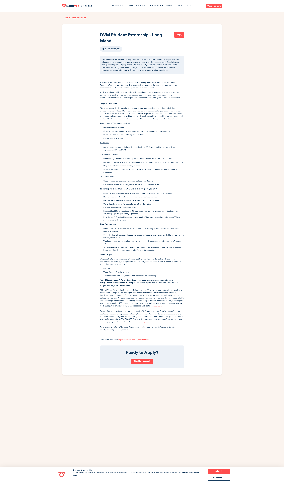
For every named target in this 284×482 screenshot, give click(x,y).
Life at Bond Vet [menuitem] (116, 6)
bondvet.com (156, 306)
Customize (217, 478)
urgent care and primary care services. (133, 340)
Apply (179, 35)
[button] (124, 6)
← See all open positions (74, 18)
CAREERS (87, 6)
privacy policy (143, 322)
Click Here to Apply (142, 361)
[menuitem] (116, 6)
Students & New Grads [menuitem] (159, 6)
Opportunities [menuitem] (136, 6)
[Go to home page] (70, 5)
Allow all (218, 471)
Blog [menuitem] (189, 6)
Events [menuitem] (179, 6)
